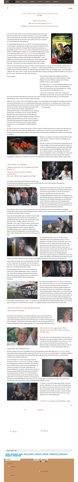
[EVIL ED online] (39, 464)
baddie (20, 454)
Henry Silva (38, 26)
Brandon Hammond (54, 26)
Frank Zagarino (31, 26)
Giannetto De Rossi (41, 20)
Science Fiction (14, 454)
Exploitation (45, 454)
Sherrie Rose (45, 26)
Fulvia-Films (37, 57)
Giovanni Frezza (62, 351)
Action (25, 454)
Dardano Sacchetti (46, 23)
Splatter (7, 454)
